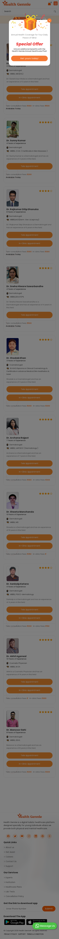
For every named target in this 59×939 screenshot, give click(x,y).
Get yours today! (29, 58)
